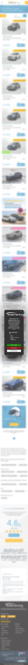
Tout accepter (14, 345)
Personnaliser (14, 350)
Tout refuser (14, 348)
